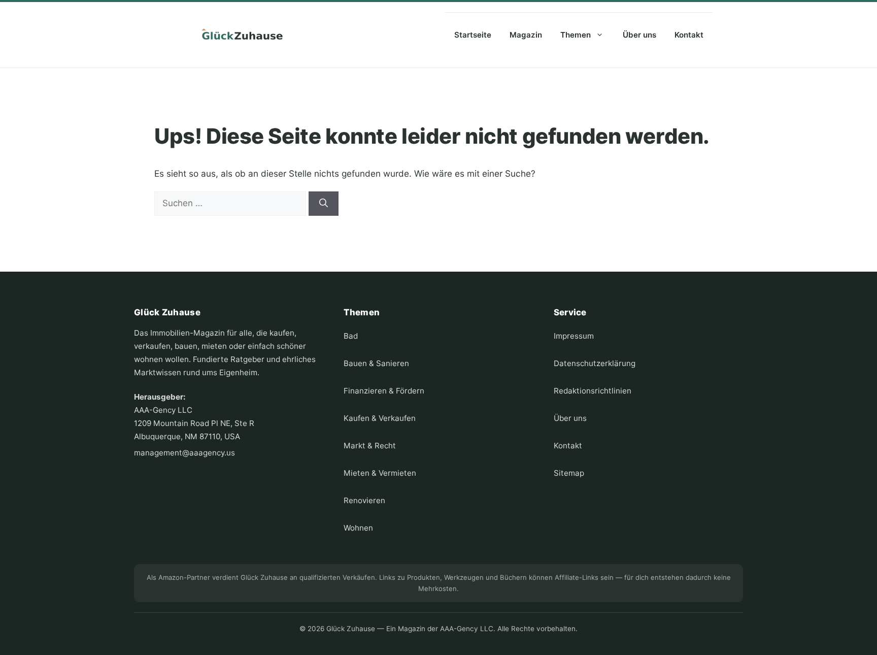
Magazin (526, 35)
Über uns (639, 35)
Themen (575, 35)
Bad (351, 336)
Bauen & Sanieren (376, 363)
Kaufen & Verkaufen (380, 418)
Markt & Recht (370, 445)
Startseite (472, 35)
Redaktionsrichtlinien (592, 391)
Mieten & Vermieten (380, 473)
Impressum (574, 336)
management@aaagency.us (184, 452)
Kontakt (688, 35)
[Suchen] (324, 203)
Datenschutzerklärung (594, 363)
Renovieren (364, 500)
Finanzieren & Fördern (384, 391)
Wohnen (358, 528)
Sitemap (569, 473)
